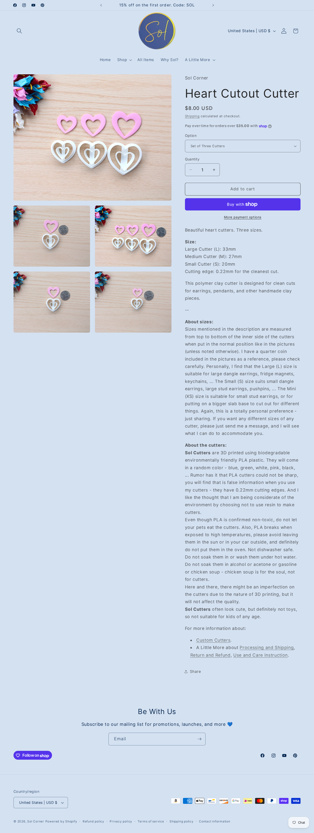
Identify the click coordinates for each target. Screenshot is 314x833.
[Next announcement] (213, 5)
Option (191, 135)
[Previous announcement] (101, 5)
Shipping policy (182, 821)
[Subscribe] (199, 739)
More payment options (243, 217)
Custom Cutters (213, 640)
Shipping (192, 116)
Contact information (214, 821)
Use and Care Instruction (260, 655)
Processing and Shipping (267, 647)
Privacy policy (121, 821)
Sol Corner (35, 821)
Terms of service (151, 821)
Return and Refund (210, 655)
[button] (19, 31)
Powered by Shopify (61, 821)
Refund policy (93, 821)
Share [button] (195, 671)
